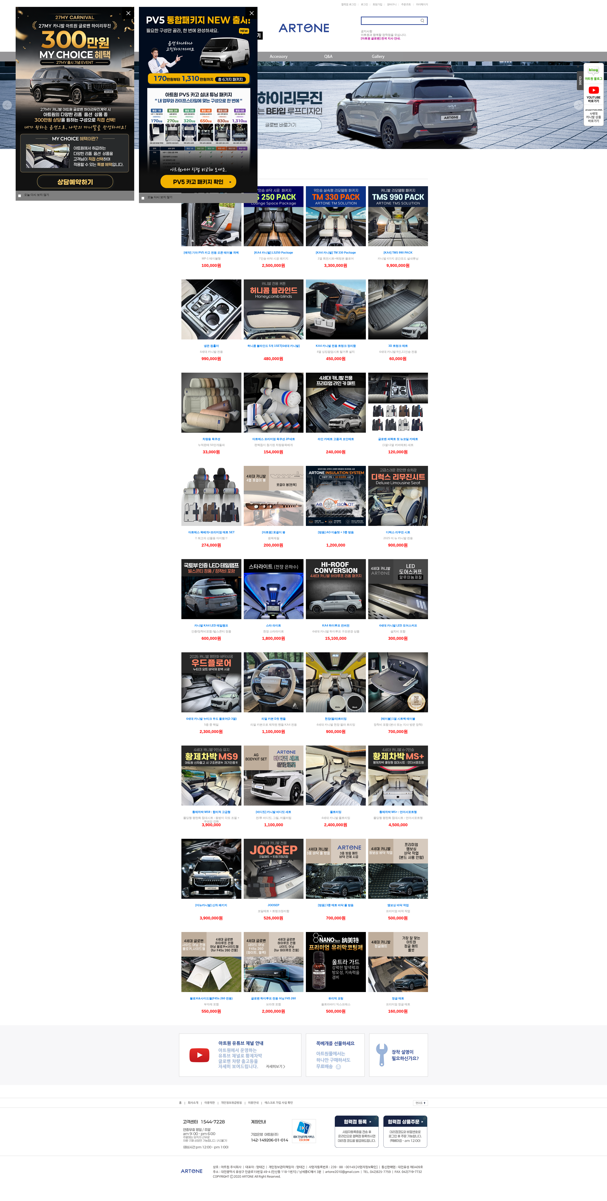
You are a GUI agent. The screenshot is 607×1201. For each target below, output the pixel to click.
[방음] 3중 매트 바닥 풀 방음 (336, 905)
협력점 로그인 (348, 4)
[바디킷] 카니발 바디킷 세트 (273, 812)
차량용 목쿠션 (211, 439)
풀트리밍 (335, 812)
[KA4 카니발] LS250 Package (273, 252)
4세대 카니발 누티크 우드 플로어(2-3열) (211, 718)
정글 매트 (398, 998)
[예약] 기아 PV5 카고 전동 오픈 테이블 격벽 (211, 252)
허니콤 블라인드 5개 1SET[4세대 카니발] (274, 346)
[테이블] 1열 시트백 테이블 (398, 718)
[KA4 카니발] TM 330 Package (336, 252)
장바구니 (391, 4)
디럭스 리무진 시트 (398, 532)
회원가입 (377, 4)
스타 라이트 (273, 625)
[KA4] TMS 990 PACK (398, 252)
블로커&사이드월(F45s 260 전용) (211, 998)
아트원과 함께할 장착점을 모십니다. (383, 35)
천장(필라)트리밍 (336, 718)
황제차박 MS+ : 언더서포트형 (398, 812)
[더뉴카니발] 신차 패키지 (211, 905)
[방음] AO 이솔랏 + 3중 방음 (336, 532)
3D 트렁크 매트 (398, 346)
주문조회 (406, 4)
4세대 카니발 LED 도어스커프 (398, 625)
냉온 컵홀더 (211, 346)
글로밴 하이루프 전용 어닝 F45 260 (273, 998)
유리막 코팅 (335, 998)
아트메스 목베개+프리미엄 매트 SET (211, 532)
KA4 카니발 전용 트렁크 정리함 (336, 346)
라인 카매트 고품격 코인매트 (336, 439)
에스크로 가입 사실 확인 (279, 1102)
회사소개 (193, 1102)
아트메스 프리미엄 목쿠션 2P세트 (273, 439)
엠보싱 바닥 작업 (398, 905)
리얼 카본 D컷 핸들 (274, 718)
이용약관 (209, 1102)
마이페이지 (422, 4)
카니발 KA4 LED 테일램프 (211, 625)
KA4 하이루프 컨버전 (335, 625)
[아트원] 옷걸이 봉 (273, 532)
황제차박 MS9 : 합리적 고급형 (211, 812)
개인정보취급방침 (231, 1102)
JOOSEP (273, 905)
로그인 (364, 4)
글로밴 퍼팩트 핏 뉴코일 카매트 (398, 439)
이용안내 (253, 1102)
